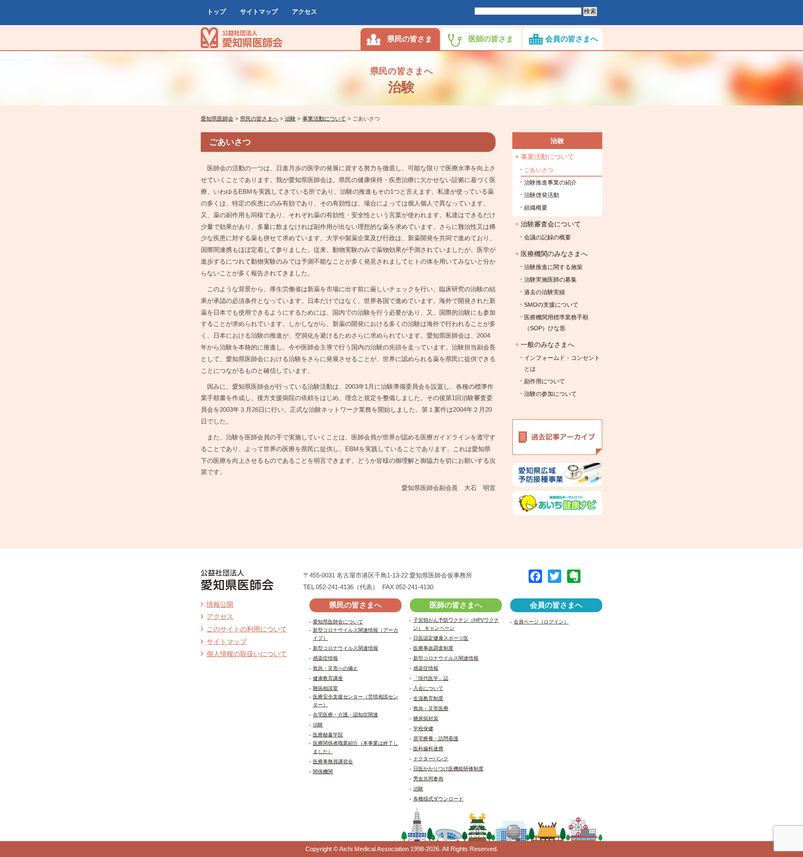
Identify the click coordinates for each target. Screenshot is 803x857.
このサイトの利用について (247, 629)
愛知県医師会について (338, 622)
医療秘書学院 (328, 735)
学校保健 (423, 728)
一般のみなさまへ (547, 344)
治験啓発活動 (541, 195)
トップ (216, 11)
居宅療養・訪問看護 (435, 739)
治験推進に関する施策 (553, 267)
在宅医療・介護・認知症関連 (345, 715)
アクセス (304, 11)
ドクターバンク (430, 759)
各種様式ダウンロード (438, 799)
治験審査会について (551, 224)
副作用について (544, 381)
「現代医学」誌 (430, 678)
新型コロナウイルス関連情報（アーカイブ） (355, 634)
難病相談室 (325, 688)
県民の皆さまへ (355, 605)
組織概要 (535, 207)
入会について (428, 688)
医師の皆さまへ (456, 605)
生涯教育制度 (428, 698)
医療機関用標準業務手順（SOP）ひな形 (556, 322)
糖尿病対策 (425, 718)
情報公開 (220, 604)
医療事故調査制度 (433, 648)
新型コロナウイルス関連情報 (345, 648)
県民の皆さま (409, 39)
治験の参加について (550, 393)
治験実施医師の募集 (550, 279)
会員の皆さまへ (571, 39)
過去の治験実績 (544, 292)
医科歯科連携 (428, 749)
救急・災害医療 (430, 708)
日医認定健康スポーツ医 (440, 638)
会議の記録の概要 (547, 237)
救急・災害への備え (335, 668)
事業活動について (547, 156)
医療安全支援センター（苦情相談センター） (355, 701)
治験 (557, 140)
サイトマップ (259, 11)
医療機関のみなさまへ (554, 253)
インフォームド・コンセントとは (562, 363)
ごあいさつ (538, 170)
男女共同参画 (428, 779)
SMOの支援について (551, 304)
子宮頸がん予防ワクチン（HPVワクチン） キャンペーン (456, 624)
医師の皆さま (491, 39)
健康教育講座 (328, 678)
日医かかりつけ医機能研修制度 (448, 769)
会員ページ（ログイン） (541, 622)
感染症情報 (325, 658)
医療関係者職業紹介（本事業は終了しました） (355, 747)
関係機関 (323, 772)
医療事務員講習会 (333, 762)
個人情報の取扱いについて (247, 653)
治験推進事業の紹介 (550, 182)
